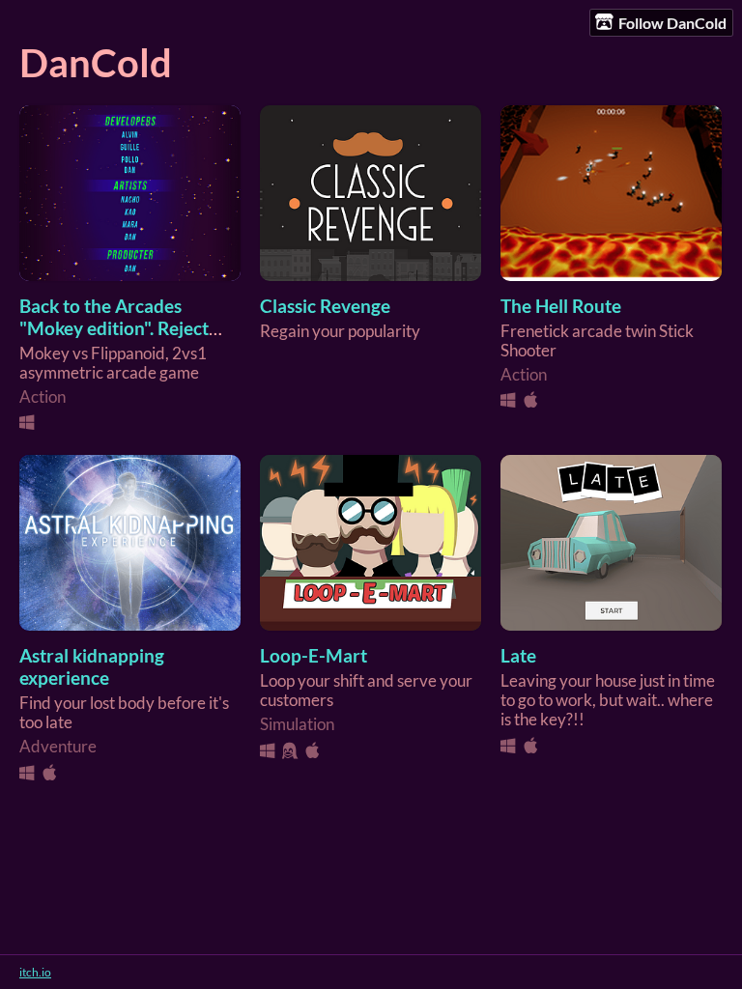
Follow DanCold (672, 23)
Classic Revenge (325, 306)
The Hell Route (560, 306)
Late (518, 655)
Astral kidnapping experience (91, 666)
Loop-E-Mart (313, 655)
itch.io (35, 972)
